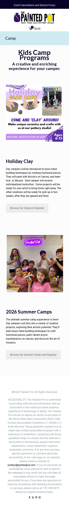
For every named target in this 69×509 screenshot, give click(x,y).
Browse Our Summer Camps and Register (33, 354)
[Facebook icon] (29, 497)
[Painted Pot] (34, 17)
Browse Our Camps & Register (27, 208)
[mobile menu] (64, 15)
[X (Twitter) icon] (33, 497)
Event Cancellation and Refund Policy (34, 5)
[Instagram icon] (39, 497)
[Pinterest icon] (36, 497)
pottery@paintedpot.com (21, 465)
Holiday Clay (19, 161)
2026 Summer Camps (29, 311)
